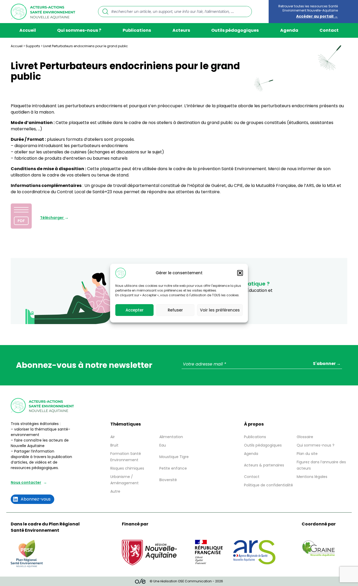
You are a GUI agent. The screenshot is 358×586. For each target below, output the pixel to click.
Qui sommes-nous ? (79, 30)
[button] (240, 273)
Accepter (135, 310)
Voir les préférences (220, 310)
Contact (329, 30)
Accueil (27, 30)
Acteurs (181, 30)
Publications (137, 30)
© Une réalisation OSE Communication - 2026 (186, 581)
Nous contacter (26, 482)
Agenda (289, 30)
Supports (33, 46)
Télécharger (52, 217)
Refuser (175, 310)
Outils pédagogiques (235, 30)
